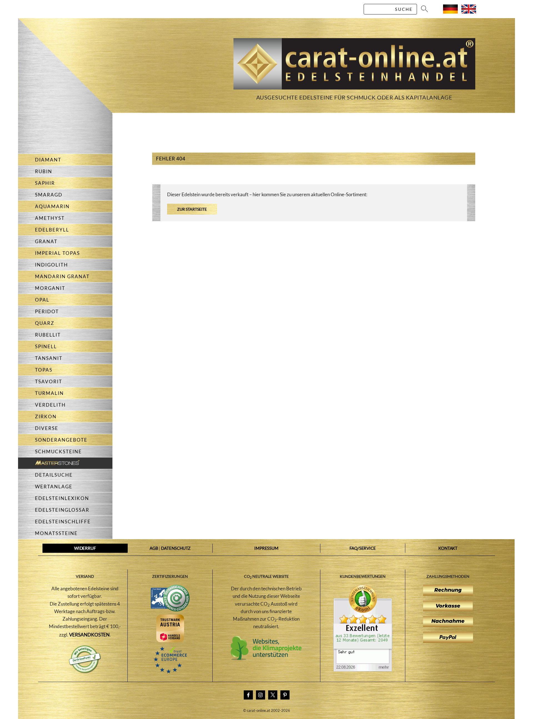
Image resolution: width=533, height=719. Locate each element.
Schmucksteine (58, 451)
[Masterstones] (48, 463)
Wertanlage (53, 486)
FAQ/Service (363, 548)
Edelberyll (52, 230)
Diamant (48, 160)
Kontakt (447, 548)
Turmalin (49, 393)
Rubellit (48, 335)
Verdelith (50, 405)
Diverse (46, 428)
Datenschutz (175, 548)
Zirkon (46, 416)
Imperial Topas (57, 253)
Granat (46, 241)
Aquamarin (52, 206)
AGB (154, 548)
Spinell (46, 346)
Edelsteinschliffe (63, 521)
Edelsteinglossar (62, 510)
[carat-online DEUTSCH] (450, 12)
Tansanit (48, 358)
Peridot (47, 311)
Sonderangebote (61, 440)
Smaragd (48, 195)
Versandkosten (89, 635)
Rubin (43, 171)
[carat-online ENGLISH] (468, 12)
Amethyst (50, 218)
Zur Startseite (192, 209)
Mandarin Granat (62, 276)
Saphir (45, 183)
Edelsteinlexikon (62, 498)
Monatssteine (56, 533)
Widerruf (85, 548)
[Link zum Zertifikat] (362, 669)
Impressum (266, 548)
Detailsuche (54, 475)
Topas (43, 370)
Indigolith (51, 265)
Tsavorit (48, 381)
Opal (42, 300)
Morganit (50, 288)
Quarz (44, 323)
